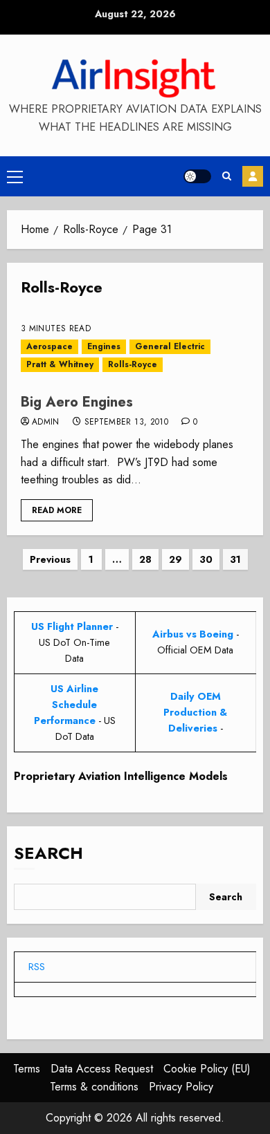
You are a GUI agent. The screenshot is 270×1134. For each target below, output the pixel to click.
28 (145, 559)
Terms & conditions (94, 1087)
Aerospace (49, 346)
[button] (15, 176)
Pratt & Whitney (59, 364)
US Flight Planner (72, 626)
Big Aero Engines (77, 402)
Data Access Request (102, 1069)
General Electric (170, 346)
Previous (50, 559)
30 (206, 559)
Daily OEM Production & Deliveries (195, 712)
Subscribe (252, 176)
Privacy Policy (181, 1087)
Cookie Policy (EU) (207, 1069)
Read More (57, 510)
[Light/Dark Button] (197, 176)
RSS (36, 967)
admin (46, 422)
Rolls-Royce (132, 364)
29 (175, 559)
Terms (26, 1069)
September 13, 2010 (126, 422)
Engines (103, 346)
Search (48, 853)
